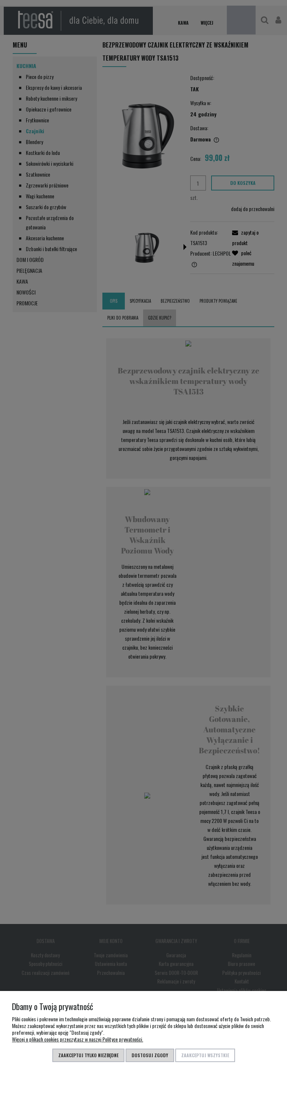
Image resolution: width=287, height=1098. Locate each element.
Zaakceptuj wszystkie (205, 1055)
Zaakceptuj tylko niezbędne (88, 1055)
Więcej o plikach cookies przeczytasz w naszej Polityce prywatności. (77, 1039)
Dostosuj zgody (150, 1055)
